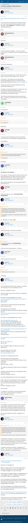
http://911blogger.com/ (7, 341)
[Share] (25, 16)
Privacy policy (16, 518)
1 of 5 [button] (10, 502)
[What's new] (23, 1)
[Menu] (1, 1)
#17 (26, 283)
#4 (26, 62)
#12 (26, 203)
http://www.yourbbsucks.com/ (7, 353)
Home (24, 518)
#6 (26, 107)
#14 (26, 238)
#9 (26, 149)
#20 (26, 458)
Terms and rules (9, 518)
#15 (26, 256)
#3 (26, 48)
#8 (26, 134)
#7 (26, 118)
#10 (26, 169)
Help (21, 518)
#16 (26, 267)
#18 (26, 402)
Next (14, 502)
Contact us (3, 518)
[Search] (26, 1)
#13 (26, 228)
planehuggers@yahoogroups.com (10, 320)
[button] (1, 516)
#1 (26, 16)
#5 (26, 72)
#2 (26, 38)
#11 (26, 191)
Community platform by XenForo (11, 521)
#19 (26, 423)
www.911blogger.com (22, 82)
